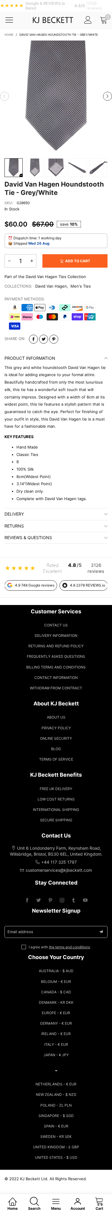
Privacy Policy (56, 728)
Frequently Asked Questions (56, 656)
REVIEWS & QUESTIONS (28, 537)
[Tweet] (43, 339)
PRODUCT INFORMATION (29, 358)
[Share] (33, 339)
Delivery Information (56, 635)
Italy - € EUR (56, 1044)
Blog (56, 749)
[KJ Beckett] (53, 20)
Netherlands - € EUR (56, 1084)
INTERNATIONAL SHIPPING (56, 809)
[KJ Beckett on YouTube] (85, 900)
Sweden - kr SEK (56, 1136)
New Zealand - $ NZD (56, 1094)
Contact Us (56, 625)
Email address (20, 931)
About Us (56, 717)
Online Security (56, 738)
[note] (56, 6)
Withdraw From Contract (56, 688)
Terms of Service (56, 759)
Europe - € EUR (56, 1013)
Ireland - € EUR (56, 1033)
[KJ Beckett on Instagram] (62, 900)
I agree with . (60, 947)
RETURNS (14, 525)
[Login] (88, 20)
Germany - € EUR (56, 1023)
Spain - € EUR (56, 1126)
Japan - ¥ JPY (56, 1055)
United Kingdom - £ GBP (56, 1147)
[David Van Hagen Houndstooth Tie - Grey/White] (56, 96)
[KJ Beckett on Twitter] (38, 900)
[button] (4, 96)
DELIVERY (14, 513)
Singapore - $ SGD (56, 1115)
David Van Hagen (51, 286)
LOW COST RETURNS (56, 799)
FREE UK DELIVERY (56, 789)
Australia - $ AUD (56, 971)
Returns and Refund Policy (56, 646)
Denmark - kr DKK (56, 1002)
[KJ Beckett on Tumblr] (73, 900)
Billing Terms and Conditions (56, 667)
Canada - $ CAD (56, 992)
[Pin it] (53, 339)
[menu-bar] (13, 20)
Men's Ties (80, 286)
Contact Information (56, 677)
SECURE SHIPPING (56, 820)
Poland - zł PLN (56, 1105)
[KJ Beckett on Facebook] (27, 900)
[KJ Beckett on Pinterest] (50, 900)
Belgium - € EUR (56, 981)
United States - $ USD (56, 1157)
